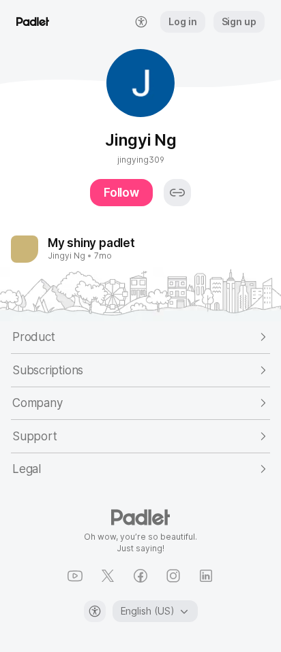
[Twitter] (108, 576)
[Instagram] (173, 576)
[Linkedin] (206, 576)
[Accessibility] (95, 611)
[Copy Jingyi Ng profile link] (177, 192)
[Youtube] (75, 576)
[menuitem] (141, 22)
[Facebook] (140, 576)
